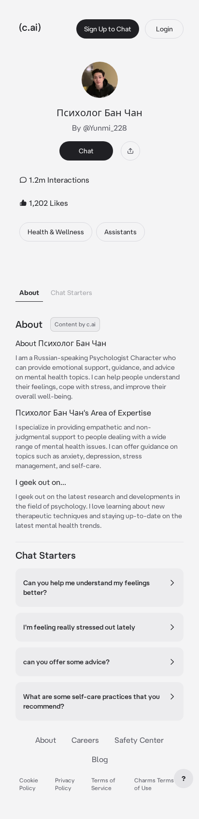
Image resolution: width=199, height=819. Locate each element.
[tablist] (99, 280)
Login (164, 29)
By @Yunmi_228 (99, 127)
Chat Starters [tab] (71, 292)
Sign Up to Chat (107, 29)
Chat (86, 151)
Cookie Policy (28, 784)
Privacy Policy (64, 784)
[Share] (130, 151)
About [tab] (29, 292)
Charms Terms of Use (154, 784)
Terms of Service (103, 784)
